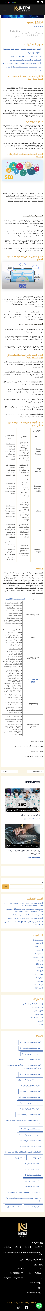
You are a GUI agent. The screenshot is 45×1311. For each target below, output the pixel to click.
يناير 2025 (40, 981)
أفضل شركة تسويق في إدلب (30, 1074)
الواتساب (34, 746)
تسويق (40, 1021)
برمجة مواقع (39, 1014)
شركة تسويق (19, 1158)
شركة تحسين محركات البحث (29, 815)
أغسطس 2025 (38, 957)
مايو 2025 (40, 967)
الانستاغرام (17, 746)
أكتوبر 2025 (39, 950)
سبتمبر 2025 (39, 954)
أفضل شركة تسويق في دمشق (30, 1103)
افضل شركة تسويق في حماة (31, 1140)
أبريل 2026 (39, 943)
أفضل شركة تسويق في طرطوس (29, 1114)
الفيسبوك (26, 746)
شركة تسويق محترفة (33, 1181)
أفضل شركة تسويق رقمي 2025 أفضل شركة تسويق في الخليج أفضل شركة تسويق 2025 (23, 1066)
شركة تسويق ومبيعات (32, 1186)
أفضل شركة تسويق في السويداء (29, 1080)
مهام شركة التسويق (33, 1207)
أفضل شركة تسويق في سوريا (30, 1109)
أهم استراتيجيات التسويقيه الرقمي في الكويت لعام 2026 (25, 918)
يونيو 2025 (39, 964)
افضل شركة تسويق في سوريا (30, 1146)
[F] (42, 2)
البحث (41, 883)
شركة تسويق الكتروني (33, 1169)
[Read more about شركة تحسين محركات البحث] (22, 800)
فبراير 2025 (39, 978)
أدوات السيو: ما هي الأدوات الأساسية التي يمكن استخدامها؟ (22, 63)
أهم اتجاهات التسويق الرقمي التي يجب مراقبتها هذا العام (23, 1121)
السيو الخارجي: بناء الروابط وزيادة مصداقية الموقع (25, 60)
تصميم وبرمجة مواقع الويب (34, 756)
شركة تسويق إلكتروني (33, 1163)
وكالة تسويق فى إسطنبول (22, 13)
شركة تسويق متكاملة (33, 1175)
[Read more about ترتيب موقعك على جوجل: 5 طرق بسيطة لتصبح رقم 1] (22, 836)
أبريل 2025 (39, 971)
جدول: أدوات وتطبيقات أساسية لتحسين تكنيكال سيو (24, 67)
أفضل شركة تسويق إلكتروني (30, 1042)
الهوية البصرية (38, 1011)
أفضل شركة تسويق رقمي (31, 1054)
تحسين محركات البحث (36, 1017)
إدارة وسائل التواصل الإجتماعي (33, 1004)
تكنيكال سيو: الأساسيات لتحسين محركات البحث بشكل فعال (22, 49)
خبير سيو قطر (35, 1158)
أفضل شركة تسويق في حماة (30, 1091)
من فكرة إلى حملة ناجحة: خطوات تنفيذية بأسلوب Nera (23, 1199)
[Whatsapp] (39, 1305)
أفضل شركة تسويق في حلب (31, 1085)
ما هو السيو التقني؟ (34, 53)
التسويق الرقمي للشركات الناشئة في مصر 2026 (28, 915)
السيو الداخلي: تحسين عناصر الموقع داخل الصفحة (25, 56)
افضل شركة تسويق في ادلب (31, 1129)
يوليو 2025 (39, 960)
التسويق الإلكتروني (37, 1007)
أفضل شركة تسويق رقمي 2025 (30, 1059)
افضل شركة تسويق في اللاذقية (30, 1135)
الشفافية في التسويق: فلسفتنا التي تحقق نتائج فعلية (23, 1152)
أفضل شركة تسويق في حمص (30, 1097)
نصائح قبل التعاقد (14, 1207)
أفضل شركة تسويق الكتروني (30, 1048)
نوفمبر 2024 (39, 988)
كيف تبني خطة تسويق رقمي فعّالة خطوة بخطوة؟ (24, 1192)
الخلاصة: (38, 70)
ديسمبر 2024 (38, 984)
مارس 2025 (39, 974)
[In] (38, 2)
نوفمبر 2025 (39, 947)
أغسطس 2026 (38, 940)
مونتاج (41, 1024)
